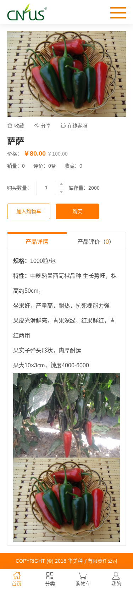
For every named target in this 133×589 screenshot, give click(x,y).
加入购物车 (28, 211)
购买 (77, 211)
